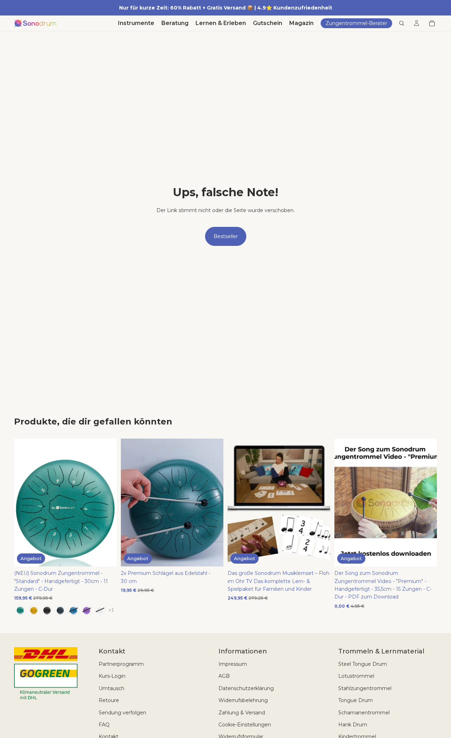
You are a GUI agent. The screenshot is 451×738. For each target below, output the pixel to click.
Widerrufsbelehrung (243, 700)
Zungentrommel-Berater (356, 23)
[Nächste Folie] (106, 502)
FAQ (104, 724)
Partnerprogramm (121, 664)
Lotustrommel (356, 676)
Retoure (109, 700)
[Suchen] (401, 23)
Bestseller (226, 236)
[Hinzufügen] (212, 555)
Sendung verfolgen (122, 712)
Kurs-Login (112, 676)
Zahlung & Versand (241, 712)
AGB (224, 676)
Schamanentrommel (364, 712)
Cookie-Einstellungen (244, 724)
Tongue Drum (355, 700)
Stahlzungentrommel (364, 688)
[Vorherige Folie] (24, 502)
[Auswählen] (105, 555)
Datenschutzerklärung (246, 688)
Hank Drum (352, 724)
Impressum (232, 664)
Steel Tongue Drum (362, 664)
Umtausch (111, 688)
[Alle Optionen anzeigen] (111, 610)
